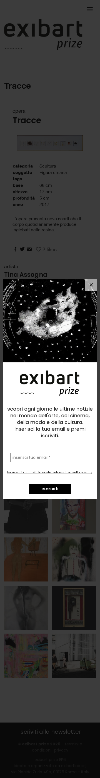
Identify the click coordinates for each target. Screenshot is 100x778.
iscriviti (50, 488)
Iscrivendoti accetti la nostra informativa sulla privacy (49, 472)
